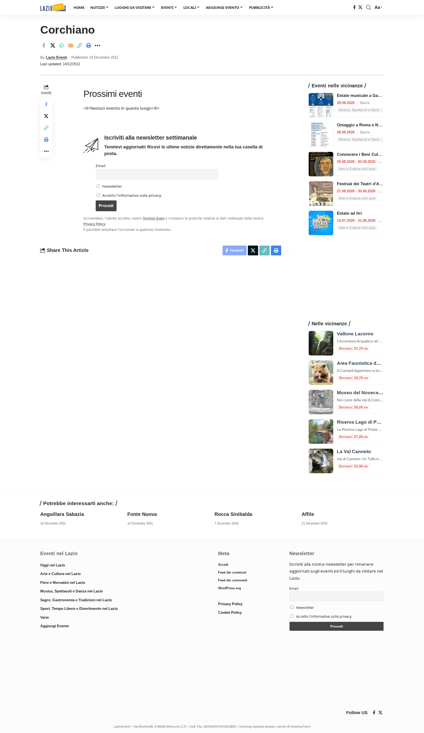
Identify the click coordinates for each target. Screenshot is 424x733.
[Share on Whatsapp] (61, 45)
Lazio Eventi (56, 57)
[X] (360, 7)
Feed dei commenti (232, 580)
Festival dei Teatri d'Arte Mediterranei (373, 184)
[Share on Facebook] (43, 45)
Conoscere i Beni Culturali (362, 154)
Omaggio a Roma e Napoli (362, 125)
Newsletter (111, 186)
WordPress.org (229, 588)
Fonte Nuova (142, 514)
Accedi (223, 564)
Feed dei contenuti (232, 572)
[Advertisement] (346, 280)
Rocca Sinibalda (233, 514)
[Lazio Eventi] (53, 7)
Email (101, 165)
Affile (308, 514)
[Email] (70, 45)
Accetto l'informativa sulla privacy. (132, 195)
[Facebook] (354, 7)
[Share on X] (52, 45)
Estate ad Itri (349, 213)
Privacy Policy (94, 224)
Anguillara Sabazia (62, 514)
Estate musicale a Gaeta (360, 95)
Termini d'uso (153, 218)
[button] (368, 7)
